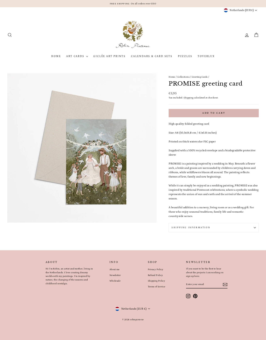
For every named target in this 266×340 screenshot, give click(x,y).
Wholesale (115, 281)
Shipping (188, 97)
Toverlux (206, 56)
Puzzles (185, 56)
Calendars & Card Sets (151, 56)
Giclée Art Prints (109, 56)
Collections (183, 77)
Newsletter (115, 275)
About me (114, 269)
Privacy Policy (155, 269)
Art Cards (75, 56)
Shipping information (191, 227)
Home (56, 56)
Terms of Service (156, 286)
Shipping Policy (156, 281)
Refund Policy (155, 275)
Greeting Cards (199, 77)
